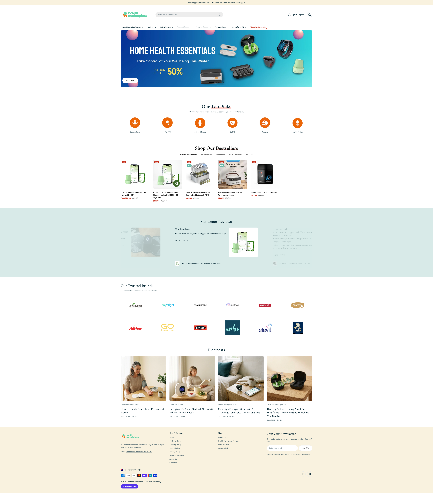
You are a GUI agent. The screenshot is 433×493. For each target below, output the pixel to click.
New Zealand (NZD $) (132, 470)
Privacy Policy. (306, 454)
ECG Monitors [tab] (206, 154)
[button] (211, 82)
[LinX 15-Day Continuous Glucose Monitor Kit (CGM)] (135, 174)
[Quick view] (146, 164)
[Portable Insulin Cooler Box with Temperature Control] (232, 174)
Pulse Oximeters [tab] (235, 154)
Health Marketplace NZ (136, 482)
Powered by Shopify (153, 482)
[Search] (220, 14)
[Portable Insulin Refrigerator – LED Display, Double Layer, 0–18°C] (200, 174)
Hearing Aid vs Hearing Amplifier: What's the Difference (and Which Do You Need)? (288, 412)
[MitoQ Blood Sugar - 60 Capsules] (265, 174)
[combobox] (189, 14)
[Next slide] (226, 82)
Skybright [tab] (249, 154)
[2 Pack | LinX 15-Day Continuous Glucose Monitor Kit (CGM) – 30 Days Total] (167, 174)
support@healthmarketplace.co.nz (139, 451)
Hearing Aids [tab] (221, 154)
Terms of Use (294, 454)
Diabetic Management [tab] (189, 154)
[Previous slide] (206, 82)
